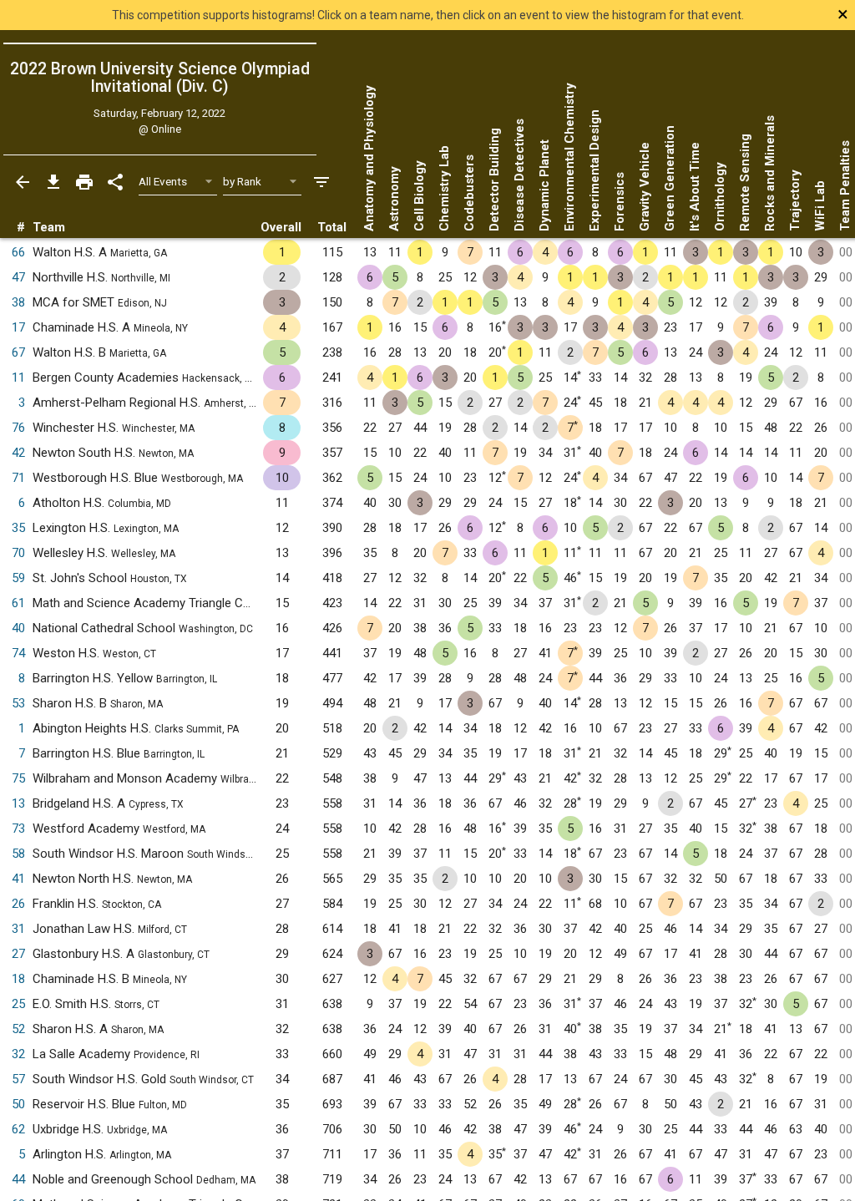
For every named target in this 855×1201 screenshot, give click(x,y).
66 (18, 252)
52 (18, 1028)
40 (18, 628)
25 (18, 1003)
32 (18, 1054)
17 (18, 327)
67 (18, 352)
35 (18, 527)
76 (18, 427)
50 (18, 1104)
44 (18, 1179)
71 (18, 477)
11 (18, 377)
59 (18, 577)
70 (18, 552)
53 (18, 703)
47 (18, 277)
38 (18, 302)
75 (18, 778)
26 (18, 903)
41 (18, 878)
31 (18, 928)
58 (18, 853)
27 (18, 953)
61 (18, 603)
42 (18, 452)
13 (18, 803)
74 (18, 653)
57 (18, 1079)
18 (18, 978)
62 (18, 1129)
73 (18, 828)
